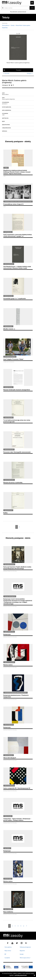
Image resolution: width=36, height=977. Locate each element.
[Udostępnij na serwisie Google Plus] (10, 85)
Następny (29, 73)
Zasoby (12, 25)
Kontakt (21, 954)
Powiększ (18, 70)
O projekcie (7, 957)
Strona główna (5, 25)
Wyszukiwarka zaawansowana (17, 12)
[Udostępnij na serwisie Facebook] (13, 85)
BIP (5, 954)
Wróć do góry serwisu (25, 958)
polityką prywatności (21, 975)
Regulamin (22, 950)
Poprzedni (7, 73)
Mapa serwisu (8, 950)
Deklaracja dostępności (25, 947)
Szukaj (32, 7)
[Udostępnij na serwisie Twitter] (11, 85)
